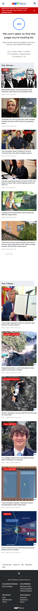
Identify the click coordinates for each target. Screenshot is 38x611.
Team (4, 567)
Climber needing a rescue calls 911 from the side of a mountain (19, 414)
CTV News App (6, 564)
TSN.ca (4, 602)
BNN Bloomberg (7, 599)
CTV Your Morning (12, 54)
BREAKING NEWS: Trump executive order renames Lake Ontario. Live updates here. (17, 91)
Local (8, 51)
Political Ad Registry (26, 590)
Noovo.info (23, 597)
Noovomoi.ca (24, 599)
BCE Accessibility (7, 586)
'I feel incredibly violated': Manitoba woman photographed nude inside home (17, 504)
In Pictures (27, 51)
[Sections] (3, 3)
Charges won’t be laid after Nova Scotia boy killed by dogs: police (17, 214)
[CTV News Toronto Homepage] (19, 4)
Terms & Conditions (26, 588)
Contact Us (16, 564)
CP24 (4, 597)
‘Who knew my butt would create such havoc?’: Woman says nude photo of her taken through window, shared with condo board (18, 244)
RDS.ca (22, 602)
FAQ (22, 564)
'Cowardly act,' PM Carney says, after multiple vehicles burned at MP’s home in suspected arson (18, 121)
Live (24, 56)
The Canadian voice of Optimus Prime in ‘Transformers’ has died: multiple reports (16, 152)
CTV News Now (17, 56)
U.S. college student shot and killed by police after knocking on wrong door (17, 459)
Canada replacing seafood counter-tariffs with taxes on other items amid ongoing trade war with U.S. (18, 183)
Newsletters (28, 564)
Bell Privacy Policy (25, 586)
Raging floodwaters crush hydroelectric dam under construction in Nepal (17, 369)
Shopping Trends (25, 54)
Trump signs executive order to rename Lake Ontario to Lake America (17, 324)
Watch (20, 51)
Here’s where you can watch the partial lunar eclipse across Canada (17, 549)
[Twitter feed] (19, 573)
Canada (14, 51)
